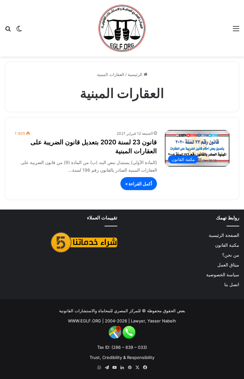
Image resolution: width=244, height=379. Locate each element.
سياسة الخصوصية (222, 274)
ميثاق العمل (228, 264)
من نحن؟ (230, 255)
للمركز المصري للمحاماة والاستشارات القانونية (100, 310)
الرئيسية (136, 74)
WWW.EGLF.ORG (84, 320)
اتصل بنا (231, 284)
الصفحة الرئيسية (224, 235)
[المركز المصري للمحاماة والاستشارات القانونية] (122, 28)
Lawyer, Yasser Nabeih (153, 320)
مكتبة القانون (227, 245)
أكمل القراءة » (138, 183)
